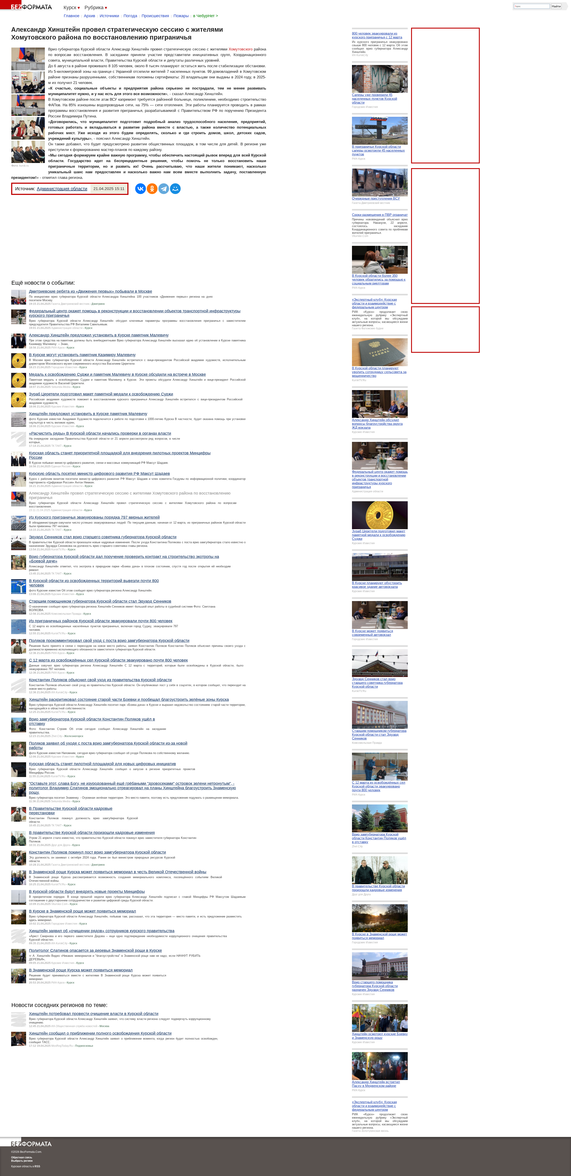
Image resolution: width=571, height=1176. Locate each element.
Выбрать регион (22, 1160)
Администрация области (62, 188)
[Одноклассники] (152, 188)
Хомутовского (240, 49)
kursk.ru (24, 165)
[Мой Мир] (175, 188)
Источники (109, 16)
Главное (71, 16)
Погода (130, 16)
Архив (89, 16)
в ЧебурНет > (205, 16)
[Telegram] (163, 188)
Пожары (181, 16)
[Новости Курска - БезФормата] (27, 5)
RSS (37, 1166)
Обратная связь (21, 1157)
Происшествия (155, 16)
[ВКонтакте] (140, 188)
